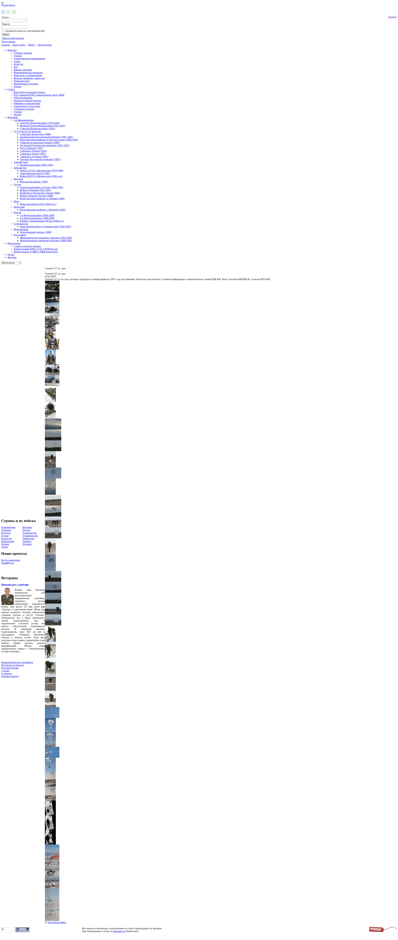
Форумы (11, 257)
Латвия (5, 544)
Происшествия (21, 81)
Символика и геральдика (27, 106)
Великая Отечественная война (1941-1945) (42, 125)
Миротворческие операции (28, 72)
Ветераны (12, 117)
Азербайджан (21, 162)
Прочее (17, 86)
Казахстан (6, 538)
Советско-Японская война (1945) (37, 128)
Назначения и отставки (26, 83)
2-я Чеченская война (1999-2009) (37, 218)
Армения (6, 530)
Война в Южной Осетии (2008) (36, 195)
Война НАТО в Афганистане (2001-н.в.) (41, 176)
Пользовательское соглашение (17, 662)
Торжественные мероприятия (29, 58)
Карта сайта (19, 45)
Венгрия (18, 179)
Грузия (17, 184)
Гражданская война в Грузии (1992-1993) (41, 187)
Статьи (11, 89)
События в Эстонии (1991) (34, 156)
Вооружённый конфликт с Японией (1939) (42, 209)
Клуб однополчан (10, 560)
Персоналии (14, 243)
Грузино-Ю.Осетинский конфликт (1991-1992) (44, 145)
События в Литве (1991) (33, 153)
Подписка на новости (12, 665)
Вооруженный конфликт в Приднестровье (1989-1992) (49, 139)
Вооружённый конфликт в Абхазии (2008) (42, 198)
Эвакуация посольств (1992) (35, 173)
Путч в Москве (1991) (31, 148)
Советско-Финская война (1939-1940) (40, 123)
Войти (31, 45)
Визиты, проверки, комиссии (29, 78)
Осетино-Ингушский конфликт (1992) (40, 159)
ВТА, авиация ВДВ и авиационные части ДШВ (39, 95)
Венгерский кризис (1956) (34, 181)
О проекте (6, 673)
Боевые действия (23, 69)
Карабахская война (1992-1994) (36, 165)
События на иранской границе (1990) (40, 142)
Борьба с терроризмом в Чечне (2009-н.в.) (42, 221)
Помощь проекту (10, 676)
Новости (12, 50)
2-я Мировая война (24, 120)
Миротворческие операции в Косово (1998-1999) (46, 240)
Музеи (10, 254)
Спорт (17, 61)
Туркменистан (30, 535)
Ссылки (5, 670)
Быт (16, 67)
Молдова (27, 527)
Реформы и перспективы (27, 103)
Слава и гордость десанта (27, 246)
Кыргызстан (7, 541)
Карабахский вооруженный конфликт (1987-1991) (46, 137)
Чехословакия (21, 229)
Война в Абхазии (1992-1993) (35, 190)
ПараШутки (7, 563)
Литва (4, 547)
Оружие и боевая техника (27, 100)
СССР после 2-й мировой (27, 131)
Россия (17, 212)
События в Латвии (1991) (33, 151)
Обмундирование (23, 97)
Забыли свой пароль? (13, 38)
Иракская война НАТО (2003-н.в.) (38, 204)
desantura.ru (119, 931)
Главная (5, 45)
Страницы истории (24, 109)
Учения (18, 55)
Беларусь (6, 533)
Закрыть (392, 17)
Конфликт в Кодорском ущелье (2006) (40, 193)
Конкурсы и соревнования (28, 75)
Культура (18, 64)
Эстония (26, 544)
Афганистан (20, 167)
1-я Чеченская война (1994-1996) (37, 215)
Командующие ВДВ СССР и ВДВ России (36, 249)
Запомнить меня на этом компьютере (25, 31)
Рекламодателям (10, 668)
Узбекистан (28, 538)
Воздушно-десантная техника (29, 92)
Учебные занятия (23, 53)
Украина (26, 541)
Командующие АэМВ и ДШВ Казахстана (36, 251)
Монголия (19, 207)
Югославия (20, 235)
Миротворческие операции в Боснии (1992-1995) (46, 237)
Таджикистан (21, 223)
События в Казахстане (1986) (35, 134)
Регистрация (8, 41)
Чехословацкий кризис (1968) (35, 232)
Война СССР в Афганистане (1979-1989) (41, 170)
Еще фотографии (57, 922)
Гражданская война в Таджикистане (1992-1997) (45, 226)
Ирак (16, 201)
